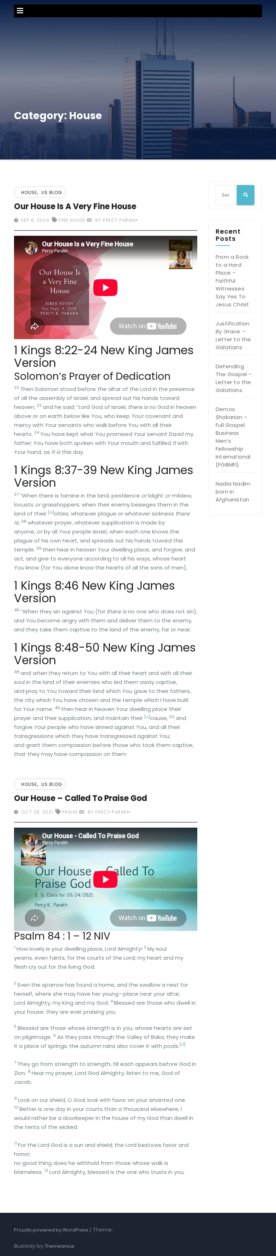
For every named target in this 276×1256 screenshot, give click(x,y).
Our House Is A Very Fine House (75, 206)
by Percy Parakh (116, 220)
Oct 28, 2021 (36, 812)
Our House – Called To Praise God (80, 798)
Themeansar (60, 1246)
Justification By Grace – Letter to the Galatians (233, 335)
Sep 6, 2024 (35, 220)
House (29, 192)
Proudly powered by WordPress (51, 1229)
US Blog (51, 192)
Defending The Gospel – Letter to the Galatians (234, 378)
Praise (70, 812)
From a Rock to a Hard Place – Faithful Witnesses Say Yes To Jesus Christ (232, 280)
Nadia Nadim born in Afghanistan (233, 491)
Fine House (72, 220)
